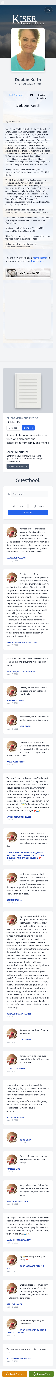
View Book (13, 428)
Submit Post (28, 512)
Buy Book (28, 428)
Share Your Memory (18, 466)
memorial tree (40, 257)
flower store (37, 261)
